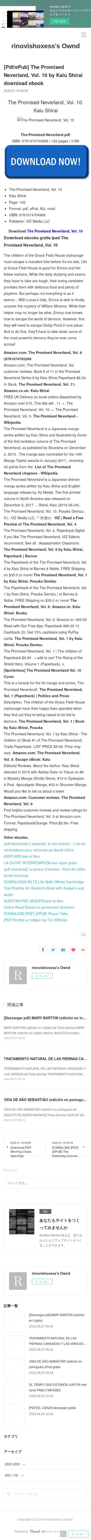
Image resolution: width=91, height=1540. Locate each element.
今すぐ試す (59, 21)
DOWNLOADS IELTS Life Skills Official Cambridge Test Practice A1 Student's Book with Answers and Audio (44, 888)
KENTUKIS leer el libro (22, 856)
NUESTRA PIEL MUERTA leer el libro (33, 900)
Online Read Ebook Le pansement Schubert (39, 907)
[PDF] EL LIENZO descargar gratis (52, 1407)
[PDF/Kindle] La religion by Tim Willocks (35, 919)
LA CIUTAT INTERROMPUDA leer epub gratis (40, 862)
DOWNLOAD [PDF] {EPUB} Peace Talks (36, 913)
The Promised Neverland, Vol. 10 (55, 230)
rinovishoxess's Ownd (45, 46)
